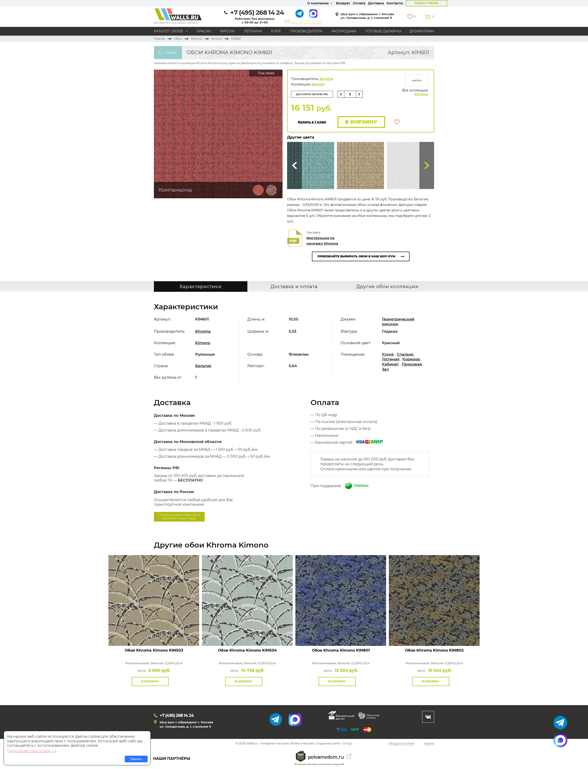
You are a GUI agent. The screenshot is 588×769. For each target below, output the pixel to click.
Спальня (405, 354)
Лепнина (253, 31)
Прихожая (412, 364)
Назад (171, 52)
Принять (136, 759)
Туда (426, 165)
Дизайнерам (421, 31)
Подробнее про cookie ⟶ (32, 751)
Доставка (376, 3)
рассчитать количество (312, 94)
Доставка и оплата (294, 286)
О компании (318, 3)
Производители (306, 31)
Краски (204, 31)
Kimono (216, 38)
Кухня (388, 354)
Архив (429, 743)
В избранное (396, 122)
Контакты (395, 3)
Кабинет (390, 364)
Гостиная (390, 359)
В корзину (361, 122)
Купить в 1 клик (312, 122)
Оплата (359, 3)
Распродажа (343, 31)
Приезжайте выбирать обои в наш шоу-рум (356, 256)
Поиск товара (426, 3)
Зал (385, 369)
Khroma (196, 38)
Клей (276, 31)
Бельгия (203, 366)
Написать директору (306, 21)
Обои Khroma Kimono (154, 650)
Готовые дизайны (383, 31)
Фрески (227, 31)
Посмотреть (153, 635)
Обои (178, 38)
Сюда (294, 165)
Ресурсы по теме (401, 743)
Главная (159, 38)
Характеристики (200, 286)
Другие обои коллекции (387, 286)
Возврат (343, 3)
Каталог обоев (168, 31)
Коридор (411, 359)
